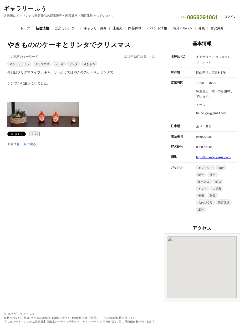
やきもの (89, 64)
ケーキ (59, 64)
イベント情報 (157, 28)
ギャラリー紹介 (95, 28)
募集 (201, 28)
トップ (25, 28)
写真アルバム (183, 28)
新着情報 (42, 28)
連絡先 (117, 28)
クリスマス (42, 64)
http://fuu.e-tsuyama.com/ (213, 157)
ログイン (230, 16)
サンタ (73, 64)
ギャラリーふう (19, 64)
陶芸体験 (135, 28)
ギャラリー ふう (25, 8)
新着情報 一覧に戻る (21, 144)
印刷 (34, 134)
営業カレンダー (66, 28)
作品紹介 (217, 28)
